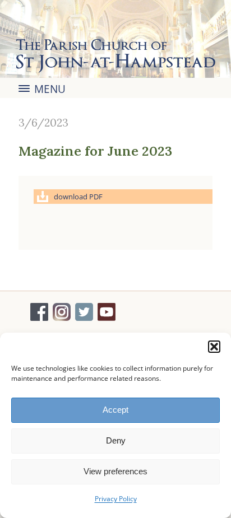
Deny (116, 440)
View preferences (115, 471)
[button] (214, 346)
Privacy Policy (116, 498)
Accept (115, 409)
